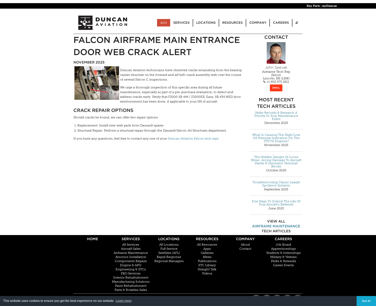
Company (245, 239)
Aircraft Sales (131, 248)
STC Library (207, 265)
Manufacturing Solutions (131, 281)
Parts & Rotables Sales (131, 289)
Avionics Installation (130, 257)
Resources (207, 239)
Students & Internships (283, 252)
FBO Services (131, 273)
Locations (169, 239)
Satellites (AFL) (169, 252)
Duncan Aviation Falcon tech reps (193, 138)
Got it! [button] (366, 300)
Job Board (283, 244)
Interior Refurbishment (130, 277)
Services (131, 239)
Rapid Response (169, 257)
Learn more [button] (124, 300)
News (207, 257)
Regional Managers (169, 261)
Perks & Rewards (283, 261)
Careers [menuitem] (281, 23)
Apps (207, 248)
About (245, 244)
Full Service (168, 248)
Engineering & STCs (131, 269)
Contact (245, 248)
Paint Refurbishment (130, 285)
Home (92, 239)
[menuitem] (296, 23)
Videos (207, 273)
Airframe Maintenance (276, 226)
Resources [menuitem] (232, 23)
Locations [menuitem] (206, 23)
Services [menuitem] (181, 23)
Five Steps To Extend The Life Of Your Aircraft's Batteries (276, 203)
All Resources (207, 244)
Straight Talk (207, 269)
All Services (130, 244)
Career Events (283, 265)
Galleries (207, 252)
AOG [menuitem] (163, 23)
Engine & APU (130, 265)
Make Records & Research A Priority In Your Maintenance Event (276, 116)
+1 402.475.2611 (277, 82)
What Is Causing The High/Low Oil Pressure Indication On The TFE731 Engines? (276, 138)
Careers (283, 239)
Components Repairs (131, 261)
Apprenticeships (283, 248)
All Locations (169, 244)
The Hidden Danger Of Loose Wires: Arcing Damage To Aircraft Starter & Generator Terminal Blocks (276, 161)
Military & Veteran (283, 257)
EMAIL (276, 87)
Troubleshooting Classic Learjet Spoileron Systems (276, 184)
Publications (207, 261)
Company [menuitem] (257, 23)
